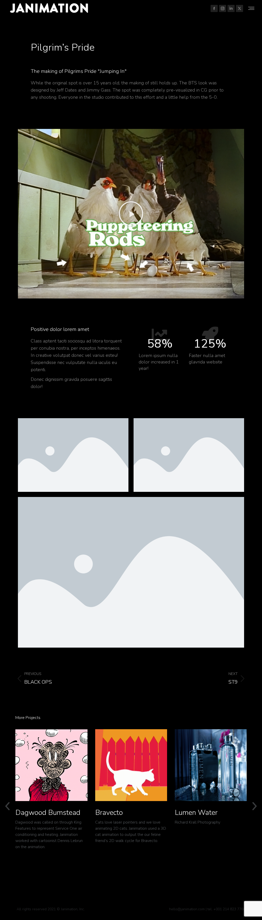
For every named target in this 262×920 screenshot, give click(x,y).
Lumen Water (196, 812)
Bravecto (109, 812)
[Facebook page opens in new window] (214, 8)
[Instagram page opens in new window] (222, 8)
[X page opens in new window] (239, 8)
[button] (131, 213)
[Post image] (51, 765)
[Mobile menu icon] (251, 8)
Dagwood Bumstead (47, 812)
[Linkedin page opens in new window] (231, 8)
